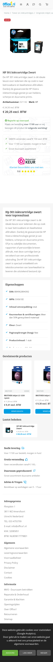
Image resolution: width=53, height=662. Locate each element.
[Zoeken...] (40, 4)
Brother (8, 391)
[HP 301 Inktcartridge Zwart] (9, 430)
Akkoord (10, 653)
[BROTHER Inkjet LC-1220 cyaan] (17, 375)
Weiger (43, 653)
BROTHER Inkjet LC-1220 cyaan (14, 396)
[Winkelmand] (46, 4)
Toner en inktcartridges (22, 13)
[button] (17, 411)
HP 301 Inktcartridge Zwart (25, 427)
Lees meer (27, 653)
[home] (6, 13)
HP (36, 102)
